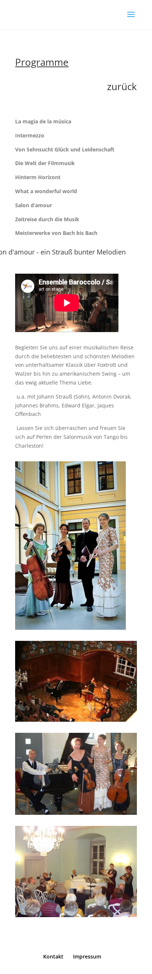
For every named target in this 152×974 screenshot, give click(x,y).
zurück (122, 86)
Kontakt (53, 956)
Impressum (87, 956)
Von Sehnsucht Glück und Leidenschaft (64, 149)
